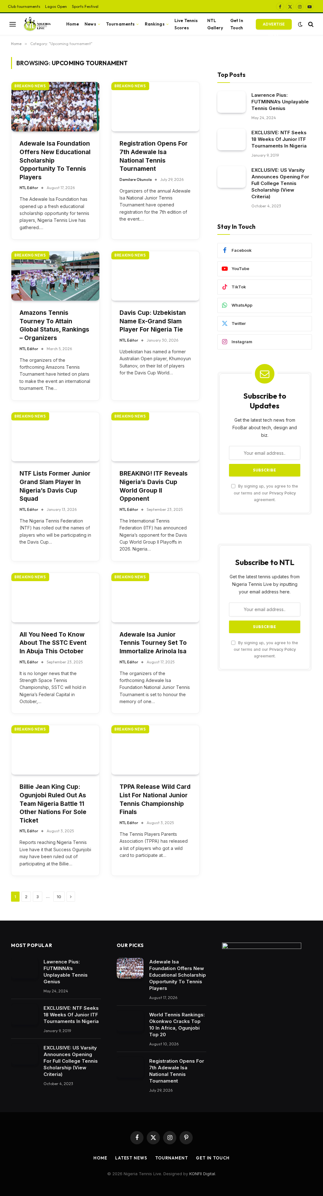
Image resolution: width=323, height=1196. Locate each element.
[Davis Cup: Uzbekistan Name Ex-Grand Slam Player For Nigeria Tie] (155, 276)
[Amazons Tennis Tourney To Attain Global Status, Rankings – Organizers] (55, 276)
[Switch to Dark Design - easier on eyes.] (300, 24)
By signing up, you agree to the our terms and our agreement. (266, 493)
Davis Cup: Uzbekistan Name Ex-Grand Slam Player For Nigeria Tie (153, 321)
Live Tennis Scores (186, 24)
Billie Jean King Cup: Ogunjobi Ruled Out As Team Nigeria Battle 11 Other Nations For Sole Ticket (53, 803)
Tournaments (120, 24)
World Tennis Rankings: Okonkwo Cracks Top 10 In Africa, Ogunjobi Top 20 (177, 1024)
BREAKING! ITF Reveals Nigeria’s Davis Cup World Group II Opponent (154, 486)
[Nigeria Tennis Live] (36, 24)
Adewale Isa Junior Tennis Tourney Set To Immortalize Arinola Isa (153, 643)
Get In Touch (236, 24)
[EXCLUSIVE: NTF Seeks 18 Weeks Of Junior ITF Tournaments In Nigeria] (231, 139)
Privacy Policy (282, 493)
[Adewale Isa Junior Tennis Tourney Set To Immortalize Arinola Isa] (155, 597)
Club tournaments (24, 6)
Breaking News (30, 86)
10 (59, 896)
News (90, 24)
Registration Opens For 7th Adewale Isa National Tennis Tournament (154, 156)
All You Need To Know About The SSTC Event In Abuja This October (53, 643)
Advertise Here (274, 26)
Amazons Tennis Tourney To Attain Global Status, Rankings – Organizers (54, 325)
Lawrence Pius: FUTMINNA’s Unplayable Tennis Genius (280, 101)
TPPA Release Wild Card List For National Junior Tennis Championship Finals (155, 799)
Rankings (155, 24)
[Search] (310, 24)
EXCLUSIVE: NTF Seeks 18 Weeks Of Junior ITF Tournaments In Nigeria (279, 139)
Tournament (171, 1157)
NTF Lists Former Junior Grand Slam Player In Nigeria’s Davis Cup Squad (55, 486)
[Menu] (12, 24)
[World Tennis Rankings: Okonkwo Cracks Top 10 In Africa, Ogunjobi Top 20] (130, 1021)
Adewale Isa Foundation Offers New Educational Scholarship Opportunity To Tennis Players (55, 160)
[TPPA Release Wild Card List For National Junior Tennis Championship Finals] (155, 750)
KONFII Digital (202, 1173)
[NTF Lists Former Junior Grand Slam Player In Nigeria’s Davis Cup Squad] (55, 437)
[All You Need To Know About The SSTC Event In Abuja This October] (55, 597)
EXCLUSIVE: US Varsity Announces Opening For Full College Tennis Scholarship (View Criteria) (280, 183)
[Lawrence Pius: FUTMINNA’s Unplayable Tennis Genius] (231, 102)
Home (72, 24)
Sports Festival (85, 6)
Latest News (131, 1157)
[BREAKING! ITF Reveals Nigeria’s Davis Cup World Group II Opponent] (155, 437)
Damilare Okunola (136, 179)
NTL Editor (29, 187)
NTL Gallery (215, 24)
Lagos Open (56, 6)
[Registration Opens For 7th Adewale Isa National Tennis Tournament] (155, 106)
